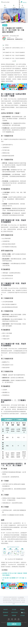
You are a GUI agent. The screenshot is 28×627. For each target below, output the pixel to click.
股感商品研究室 (10, 39)
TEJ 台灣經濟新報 (21, 597)
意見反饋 (14, 609)
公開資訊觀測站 (13, 598)
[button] (9, 88)
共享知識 (22, 615)
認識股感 (5, 615)
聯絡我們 (5, 609)
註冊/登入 (25, 2)
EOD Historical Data (6, 598)
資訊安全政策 (14, 612)
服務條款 (22, 609)
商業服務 (14, 615)
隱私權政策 (5, 612)
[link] (14, 86)
